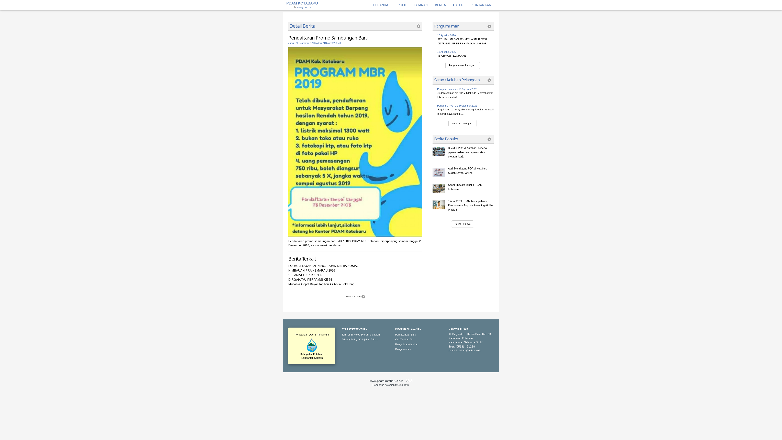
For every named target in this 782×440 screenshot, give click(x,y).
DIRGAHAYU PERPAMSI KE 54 (310, 279)
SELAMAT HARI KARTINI (305, 275)
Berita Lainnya (463, 224)
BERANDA (380, 5)
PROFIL (400, 5)
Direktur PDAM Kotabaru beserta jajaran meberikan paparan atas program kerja (467, 152)
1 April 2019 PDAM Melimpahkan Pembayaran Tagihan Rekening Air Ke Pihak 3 (470, 205)
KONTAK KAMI (482, 5)
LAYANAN (421, 5)
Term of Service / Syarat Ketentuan (361, 334)
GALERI (458, 5)
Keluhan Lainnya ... (462, 123)
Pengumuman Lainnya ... (463, 65)
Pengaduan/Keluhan (406, 344)
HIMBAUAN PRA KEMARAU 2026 (311, 270)
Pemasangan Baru (405, 334)
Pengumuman (403, 349)
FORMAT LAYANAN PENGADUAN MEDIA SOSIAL (323, 265)
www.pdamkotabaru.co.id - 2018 (391, 381)
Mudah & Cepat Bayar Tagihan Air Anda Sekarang (321, 284)
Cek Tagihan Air (404, 339)
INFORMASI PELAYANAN (451, 55)
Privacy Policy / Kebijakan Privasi (360, 339)
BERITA (440, 5)
